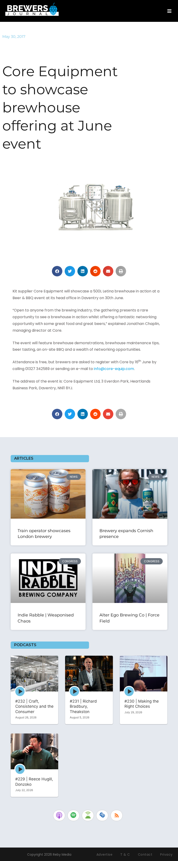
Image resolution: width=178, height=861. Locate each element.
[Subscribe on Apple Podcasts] (59, 815)
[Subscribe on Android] (88, 815)
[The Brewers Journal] (32, 8)
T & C (125, 854)
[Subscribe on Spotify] (73, 815)
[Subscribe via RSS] (117, 815)
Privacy (166, 854)
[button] (57, 271)
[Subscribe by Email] (102, 815)
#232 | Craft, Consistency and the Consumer (34, 706)
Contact (145, 854)
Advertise (104, 854)
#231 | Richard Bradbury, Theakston (83, 706)
